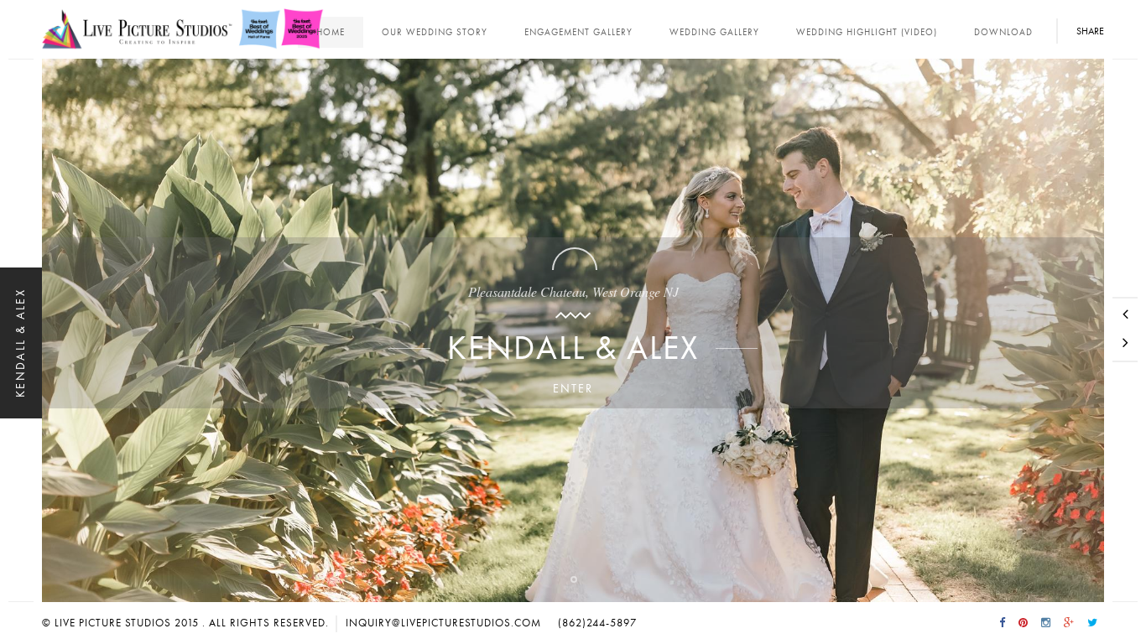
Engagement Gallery (578, 32)
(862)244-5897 (597, 623)
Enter (573, 389)
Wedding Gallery (714, 32)
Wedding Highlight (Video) (866, 32)
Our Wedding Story (434, 32)
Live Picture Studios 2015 (127, 623)
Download (1003, 32)
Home (330, 32)
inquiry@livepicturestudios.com (443, 623)
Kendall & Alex (573, 348)
